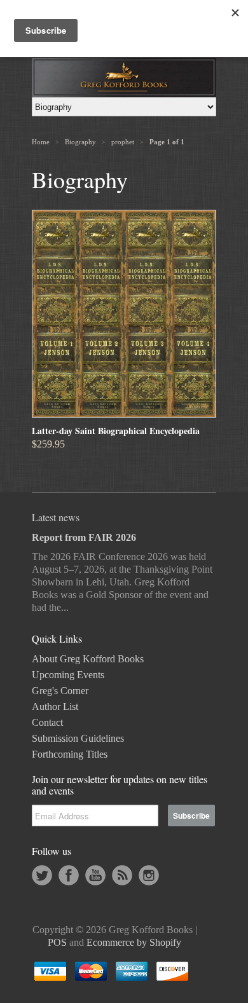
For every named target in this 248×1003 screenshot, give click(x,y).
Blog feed (122, 875)
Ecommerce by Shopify (133, 942)
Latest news (55, 517)
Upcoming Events (68, 674)
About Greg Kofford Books (88, 658)
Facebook (69, 875)
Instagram (149, 875)
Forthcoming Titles (69, 754)
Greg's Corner (60, 690)
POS (57, 942)
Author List (55, 706)
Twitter (42, 875)
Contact (47, 722)
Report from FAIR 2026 (84, 537)
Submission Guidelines (78, 738)
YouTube (95, 875)
